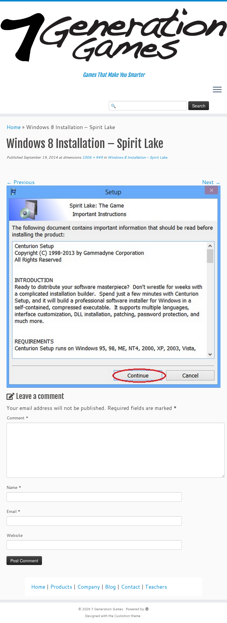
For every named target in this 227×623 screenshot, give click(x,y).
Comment (17, 418)
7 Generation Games (107, 609)
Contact (130, 586)
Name (14, 487)
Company (88, 586)
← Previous (21, 182)
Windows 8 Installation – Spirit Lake (137, 157)
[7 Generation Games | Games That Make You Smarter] (113, 36)
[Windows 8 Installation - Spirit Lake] (113, 286)
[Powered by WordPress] (147, 608)
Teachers (156, 586)
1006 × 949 (92, 157)
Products (61, 586)
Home (14, 127)
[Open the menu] (217, 90)
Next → (211, 182)
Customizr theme (127, 616)
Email (13, 511)
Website (15, 535)
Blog (110, 586)
